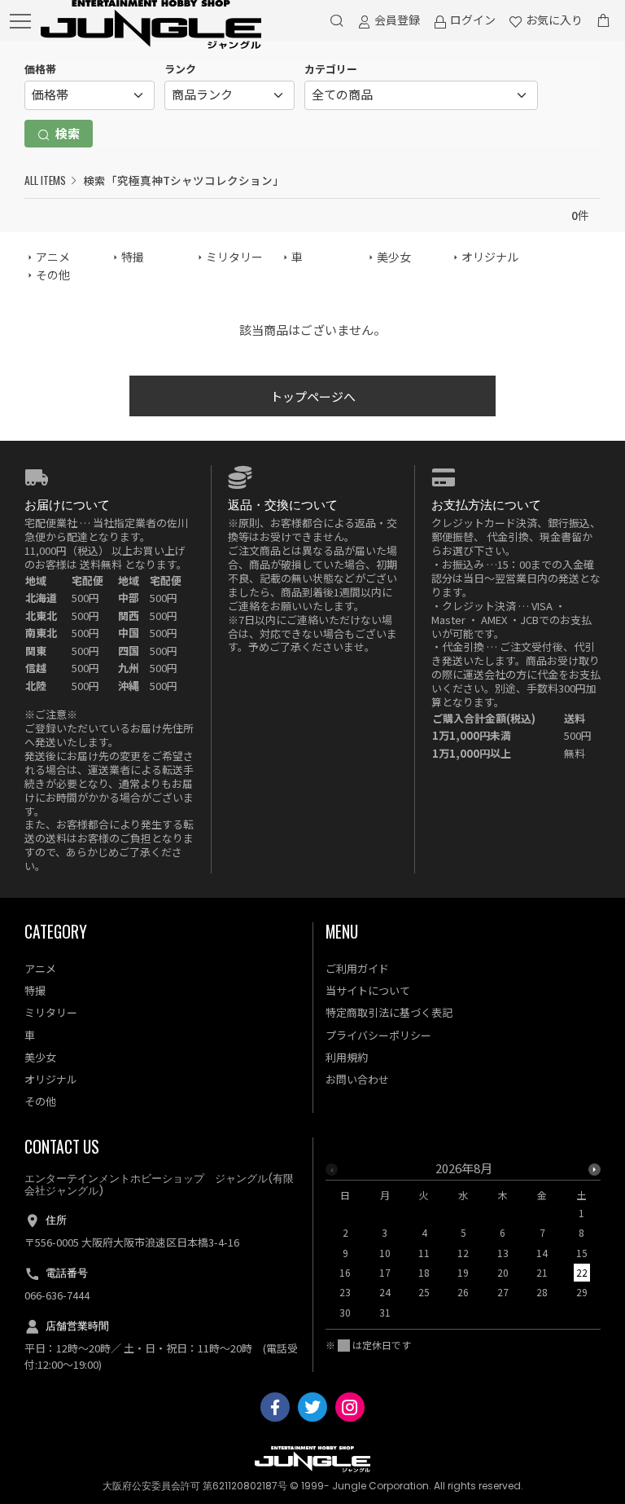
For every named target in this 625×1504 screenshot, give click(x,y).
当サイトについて (368, 990)
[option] (463, 1245)
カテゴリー (330, 69)
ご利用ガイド (357, 968)
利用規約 (347, 1057)
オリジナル (489, 256)
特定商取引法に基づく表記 (389, 1012)
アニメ (53, 256)
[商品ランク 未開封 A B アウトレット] (229, 95)
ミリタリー (234, 256)
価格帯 (40, 69)
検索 (66, 133)
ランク (180, 69)
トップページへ (313, 396)
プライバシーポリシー (378, 1035)
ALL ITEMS (45, 180)
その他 (53, 274)
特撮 (132, 256)
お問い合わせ (357, 1079)
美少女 (394, 256)
